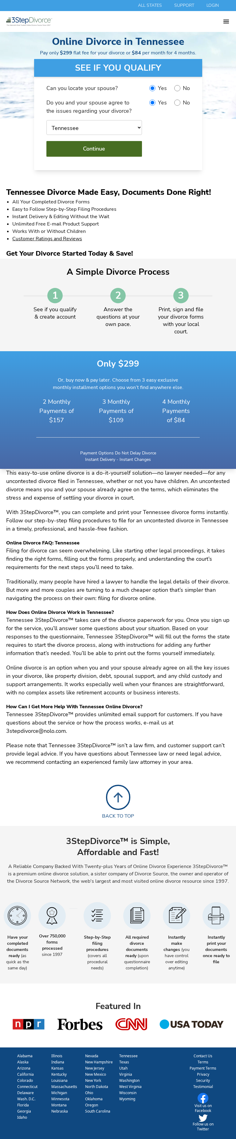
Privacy (203, 1074)
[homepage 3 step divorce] (114, 21)
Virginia (125, 1074)
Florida (23, 1105)
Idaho (22, 1117)
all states (150, 5)
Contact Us (203, 1055)
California (25, 1074)
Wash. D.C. (26, 1099)
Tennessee (128, 1055)
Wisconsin (127, 1092)
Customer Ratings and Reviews (47, 238)
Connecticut (27, 1086)
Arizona (23, 1068)
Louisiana (59, 1080)
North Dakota (96, 1086)
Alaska (23, 1062)
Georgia (24, 1111)
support (184, 5)
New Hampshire (99, 1062)
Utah (123, 1068)
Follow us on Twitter (203, 1126)
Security (203, 1080)
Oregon (91, 1105)
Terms (203, 1062)
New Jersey (94, 1068)
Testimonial (203, 1086)
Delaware (25, 1092)
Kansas (57, 1068)
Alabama (25, 1055)
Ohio (89, 1092)
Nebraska (59, 1111)
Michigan (59, 1092)
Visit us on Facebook (203, 1108)
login (212, 5)
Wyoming (127, 1099)
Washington (129, 1080)
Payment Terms (203, 1068)
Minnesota (60, 1099)
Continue (94, 148)
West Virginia (130, 1086)
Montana (59, 1105)
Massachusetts (64, 1086)
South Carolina (97, 1111)
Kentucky (59, 1074)
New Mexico (95, 1074)
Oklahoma (94, 1099)
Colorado (25, 1080)
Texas (124, 1062)
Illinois (56, 1055)
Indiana (57, 1062)
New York (93, 1080)
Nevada (91, 1055)
